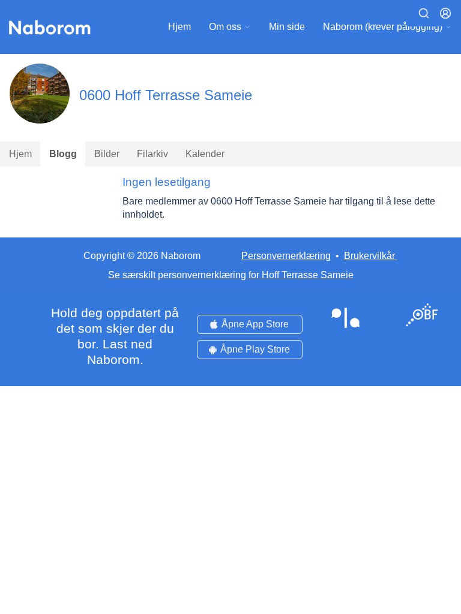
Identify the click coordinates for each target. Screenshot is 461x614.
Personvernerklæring (286, 256)
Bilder (106, 154)
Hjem (179, 27)
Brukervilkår (369, 256)
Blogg (63, 154)
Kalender (204, 154)
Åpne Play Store (255, 349)
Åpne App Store (255, 324)
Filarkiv (152, 154)
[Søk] (424, 13)
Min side (287, 27)
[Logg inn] (445, 13)
